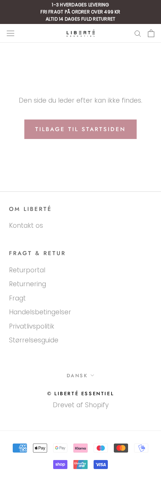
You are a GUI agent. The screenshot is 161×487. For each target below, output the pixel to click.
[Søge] (137, 33)
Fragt (17, 298)
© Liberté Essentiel (80, 393)
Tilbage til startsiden (80, 129)
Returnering (27, 283)
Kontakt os (26, 225)
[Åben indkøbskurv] (151, 33)
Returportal (27, 270)
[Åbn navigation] (10, 33)
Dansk (77, 375)
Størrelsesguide (33, 340)
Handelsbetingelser (40, 312)
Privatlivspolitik (31, 326)
